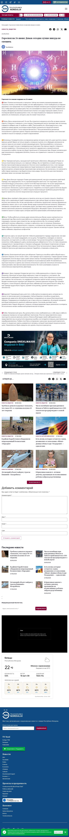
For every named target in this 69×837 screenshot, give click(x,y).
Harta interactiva (8, 811)
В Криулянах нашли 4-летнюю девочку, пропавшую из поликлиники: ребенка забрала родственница (51, 474)
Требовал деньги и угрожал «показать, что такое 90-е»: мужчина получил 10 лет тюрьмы (17, 408)
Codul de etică (7, 791)
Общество (12, 29)
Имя (4, 517)
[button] (50, 29)
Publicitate (6, 745)
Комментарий (7, 495)
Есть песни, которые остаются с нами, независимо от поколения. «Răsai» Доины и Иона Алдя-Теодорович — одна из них (55, 571)
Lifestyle (5, 769)
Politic (4, 762)
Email (4, 523)
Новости (5, 29)
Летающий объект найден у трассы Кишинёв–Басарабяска (21, 584)
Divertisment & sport (9, 774)
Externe (5, 764)
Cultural (5, 771)
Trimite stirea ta (7, 816)
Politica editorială (8, 789)
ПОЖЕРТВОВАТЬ (58, 832)
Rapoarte (5, 793)
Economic (6, 767)
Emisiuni (5, 776)
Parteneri (5, 742)
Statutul (5, 796)
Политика (10, 469)
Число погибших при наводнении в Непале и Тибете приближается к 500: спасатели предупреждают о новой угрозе (55, 556)
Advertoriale (6, 779)
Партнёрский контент (47, 436)
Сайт (3, 530)
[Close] (65, 832)
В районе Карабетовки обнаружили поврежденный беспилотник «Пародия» (16, 441)
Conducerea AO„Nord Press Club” (13, 786)
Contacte (5, 808)
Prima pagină (5, 25)
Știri (4, 757)
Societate (5, 759)
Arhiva (4, 813)
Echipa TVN (6, 740)
